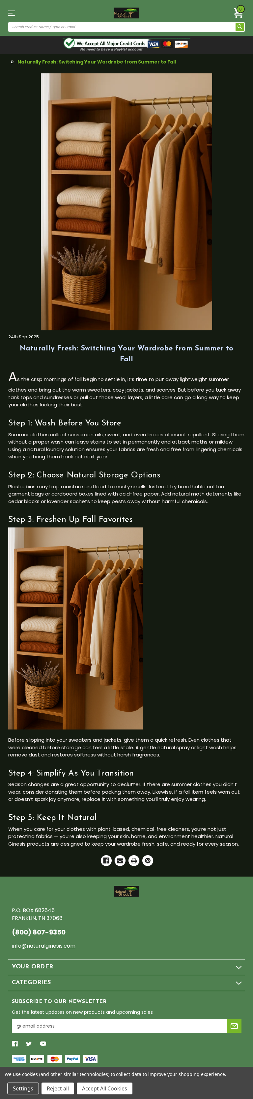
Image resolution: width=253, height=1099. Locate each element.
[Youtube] (43, 1044)
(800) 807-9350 (39, 932)
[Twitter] (29, 1044)
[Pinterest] (148, 860)
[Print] (134, 860)
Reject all (58, 1088)
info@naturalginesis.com (43, 946)
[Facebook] (106, 860)
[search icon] (240, 27)
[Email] (120, 860)
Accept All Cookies (104, 1088)
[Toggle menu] (14, 13)
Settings (23, 1088)
